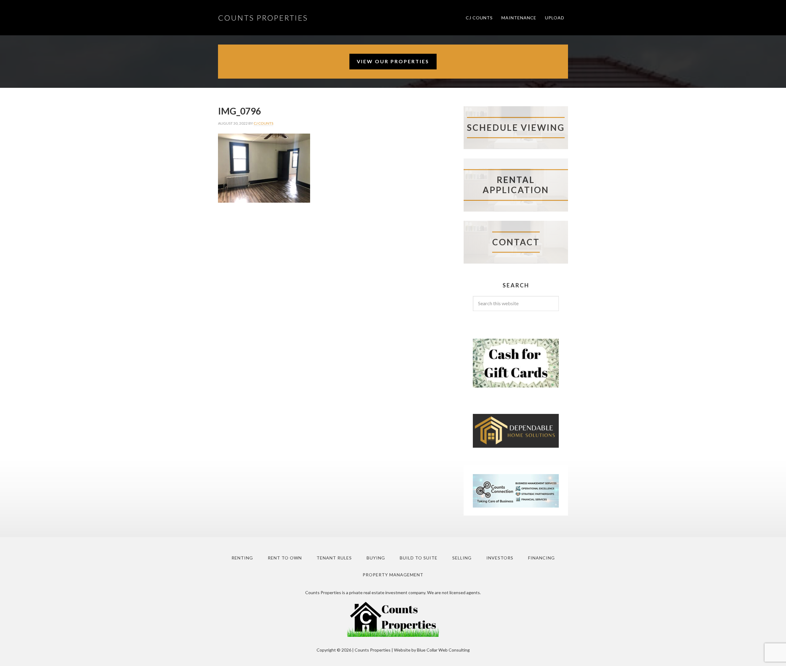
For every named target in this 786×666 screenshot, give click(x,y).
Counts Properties (263, 17)
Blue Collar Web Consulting (443, 649)
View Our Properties (393, 61)
